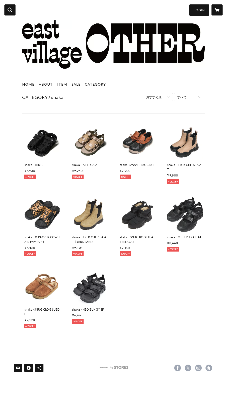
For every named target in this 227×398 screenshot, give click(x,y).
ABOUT (46, 84)
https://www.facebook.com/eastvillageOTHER (177, 368)
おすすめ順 (154, 97)
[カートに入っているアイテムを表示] (217, 9)
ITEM (62, 84)
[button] (199, 10)
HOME (28, 84)
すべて (182, 97)
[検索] (10, 9)
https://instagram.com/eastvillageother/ (198, 368)
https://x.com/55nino (188, 368)
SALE (76, 84)
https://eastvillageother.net (208, 368)
